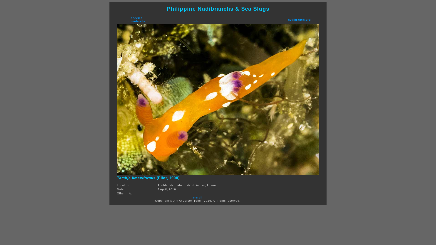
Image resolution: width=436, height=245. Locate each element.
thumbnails (137, 21)
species (137, 18)
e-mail (197, 197)
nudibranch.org (299, 19)
